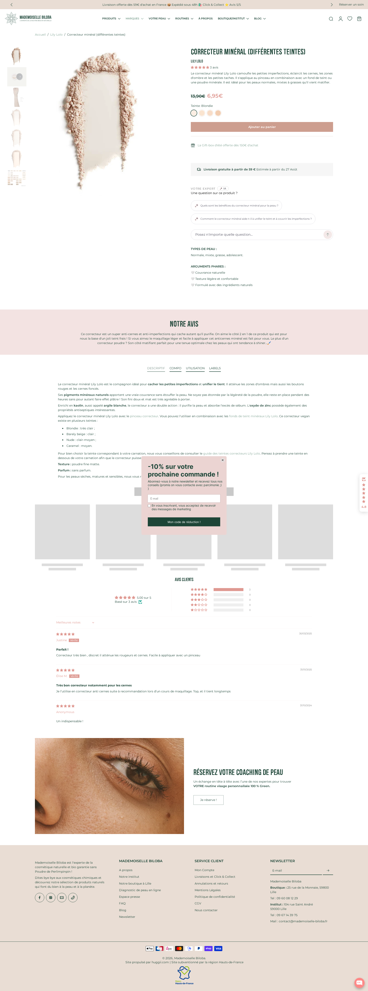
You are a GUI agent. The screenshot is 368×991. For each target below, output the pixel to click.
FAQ (122, 903)
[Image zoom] (102, 121)
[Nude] (210, 113)
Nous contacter (206, 910)
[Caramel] (218, 113)
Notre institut (129, 877)
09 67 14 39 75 (287, 915)
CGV (198, 903)
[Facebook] (39, 897)
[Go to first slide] (332, 5)
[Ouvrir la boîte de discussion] (359, 983)
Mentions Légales (208, 890)
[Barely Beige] (202, 113)
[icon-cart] (359, 18)
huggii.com (160, 962)
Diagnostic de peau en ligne (140, 890)
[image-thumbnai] (16, 56)
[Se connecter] (340, 18)
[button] (200, 67)
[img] (65, 634)
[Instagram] (50, 897)
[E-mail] (61, 897)
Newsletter (127, 917)
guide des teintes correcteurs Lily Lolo (231, 453)
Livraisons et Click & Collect (215, 877)
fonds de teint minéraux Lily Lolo (253, 416)
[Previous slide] (11, 5)
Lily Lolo (56, 34)
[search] (331, 18)
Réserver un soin (351, 4)
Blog (122, 910)
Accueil (40, 34)
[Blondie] (194, 113)
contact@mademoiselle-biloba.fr (303, 921)
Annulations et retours (211, 883)
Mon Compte (204, 870)
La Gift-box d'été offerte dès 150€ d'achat (228, 145)
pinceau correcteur (144, 416)
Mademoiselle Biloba (189, 958)
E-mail (277, 870)
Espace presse (129, 897)
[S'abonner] (328, 870)
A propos (125, 870)
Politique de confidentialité (215, 897)
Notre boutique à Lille (135, 883)
